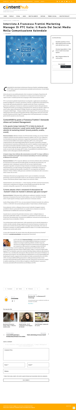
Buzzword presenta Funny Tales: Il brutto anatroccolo (9, 326)
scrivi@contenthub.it (15, 234)
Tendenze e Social (7, 20)
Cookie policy (12, 407)
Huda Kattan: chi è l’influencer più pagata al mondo (25, 326)
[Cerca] (66, 66)
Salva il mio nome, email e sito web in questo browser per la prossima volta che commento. (25, 376)
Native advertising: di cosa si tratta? (36, 334)
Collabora (36, 1)
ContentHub (8, 33)
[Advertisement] (63, 9)
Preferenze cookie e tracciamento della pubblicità (25, 407)
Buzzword (12, 1)
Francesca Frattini (27, 239)
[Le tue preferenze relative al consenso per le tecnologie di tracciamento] (74, 408)
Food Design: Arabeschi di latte (41, 325)
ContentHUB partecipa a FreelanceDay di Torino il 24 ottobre (15, 335)
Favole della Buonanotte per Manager (24, 1)
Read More (30, 303)
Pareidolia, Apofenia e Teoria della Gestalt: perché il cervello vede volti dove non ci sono (63, 43)
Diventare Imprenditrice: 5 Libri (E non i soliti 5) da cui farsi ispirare (63, 51)
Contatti (42, 1)
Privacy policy (6, 407)
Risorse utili (6, 1)
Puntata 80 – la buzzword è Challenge (36, 296)
